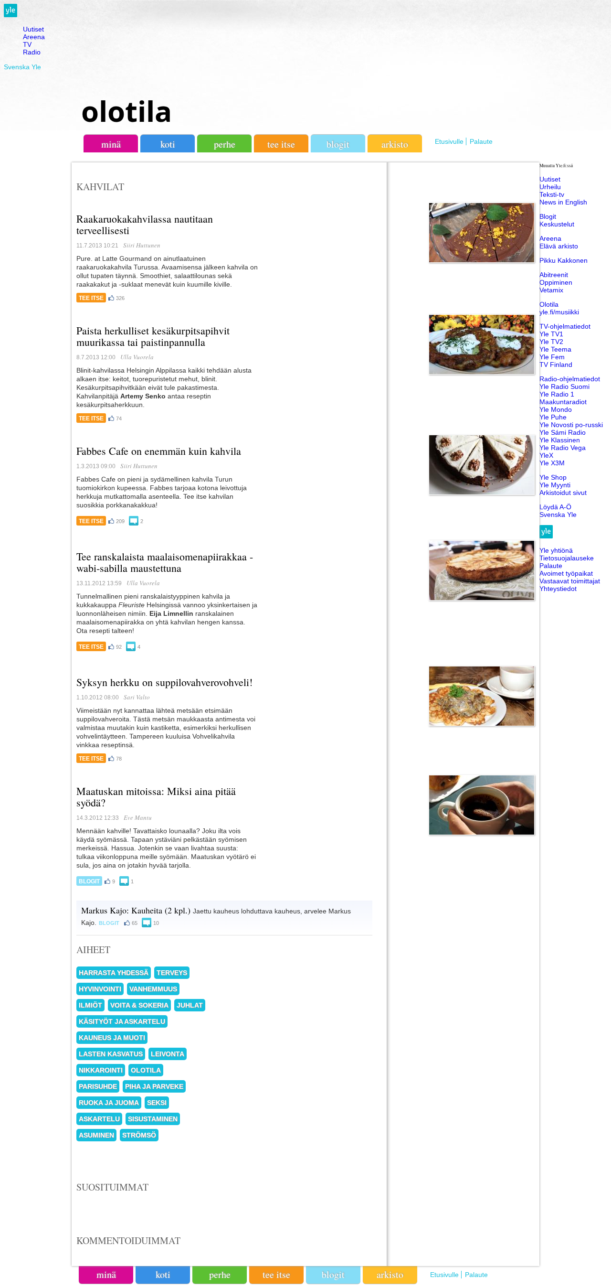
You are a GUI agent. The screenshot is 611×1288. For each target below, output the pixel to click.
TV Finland (555, 364)
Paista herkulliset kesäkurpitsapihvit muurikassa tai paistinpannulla (153, 336)
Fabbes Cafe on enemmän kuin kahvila (158, 451)
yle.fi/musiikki (559, 312)
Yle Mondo (555, 409)
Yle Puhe (553, 417)
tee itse (281, 144)
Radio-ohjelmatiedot (569, 379)
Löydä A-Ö (555, 507)
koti (167, 144)
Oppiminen (555, 282)
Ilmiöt (90, 1005)
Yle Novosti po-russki (571, 425)
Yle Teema (555, 349)
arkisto (394, 144)
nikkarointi (101, 1070)
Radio (32, 52)
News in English (563, 202)
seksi (157, 1102)
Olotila (548, 304)
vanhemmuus (153, 989)
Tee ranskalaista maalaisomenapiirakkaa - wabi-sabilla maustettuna (164, 562)
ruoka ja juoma (109, 1102)
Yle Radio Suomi (564, 386)
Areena (34, 37)
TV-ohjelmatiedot (564, 326)
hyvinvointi (100, 989)
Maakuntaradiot (563, 402)
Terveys (172, 973)
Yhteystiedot (558, 588)
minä (111, 144)
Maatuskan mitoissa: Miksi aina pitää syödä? (156, 796)
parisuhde (98, 1086)
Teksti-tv (551, 194)
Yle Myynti (554, 485)
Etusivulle (449, 141)
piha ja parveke (154, 1086)
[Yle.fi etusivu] (10, 15)
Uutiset (33, 29)
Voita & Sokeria (139, 1005)
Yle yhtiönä (556, 550)
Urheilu (550, 187)
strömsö (139, 1135)
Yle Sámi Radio (562, 432)
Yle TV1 (551, 334)
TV (27, 44)
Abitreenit (553, 275)
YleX (546, 455)
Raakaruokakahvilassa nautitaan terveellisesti (144, 224)
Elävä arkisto (558, 246)
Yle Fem (552, 357)
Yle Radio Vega (562, 447)
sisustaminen (153, 1119)
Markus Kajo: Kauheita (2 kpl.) (135, 910)
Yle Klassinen (559, 440)
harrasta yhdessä (113, 973)
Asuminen (96, 1135)
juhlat (190, 1005)
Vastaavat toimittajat (569, 581)
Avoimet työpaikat (566, 573)
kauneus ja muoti (112, 1037)
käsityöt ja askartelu (122, 1021)
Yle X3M (552, 463)
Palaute (481, 141)
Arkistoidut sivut (563, 492)
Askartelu (99, 1119)
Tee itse (91, 298)
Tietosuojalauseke (566, 558)
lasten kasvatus (111, 1054)
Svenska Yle (22, 67)
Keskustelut (556, 224)
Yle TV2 (551, 341)
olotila (126, 110)
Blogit (338, 144)
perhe (224, 144)
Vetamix (551, 290)
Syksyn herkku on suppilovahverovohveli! (164, 682)
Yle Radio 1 (556, 394)
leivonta (167, 1054)
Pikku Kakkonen (563, 260)
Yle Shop (553, 477)
